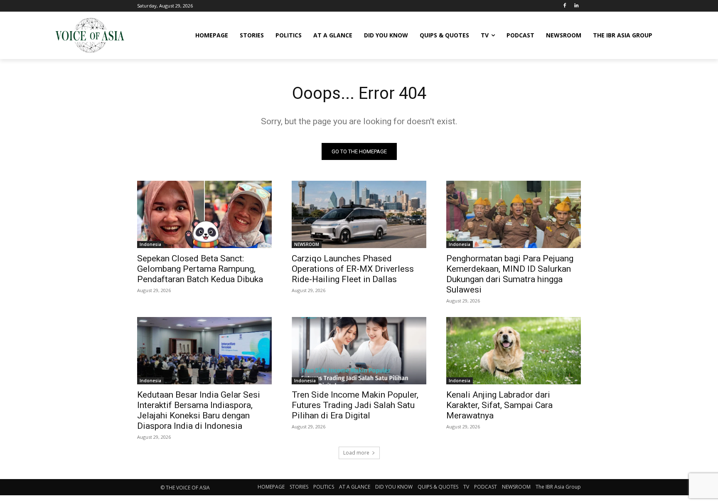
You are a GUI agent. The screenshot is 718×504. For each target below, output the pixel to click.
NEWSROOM (306, 244)
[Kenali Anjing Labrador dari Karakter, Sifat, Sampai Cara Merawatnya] (513, 350)
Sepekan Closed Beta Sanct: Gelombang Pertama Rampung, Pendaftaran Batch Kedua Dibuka (200, 268)
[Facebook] (564, 6)
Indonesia (150, 244)
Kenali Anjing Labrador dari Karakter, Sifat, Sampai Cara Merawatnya (499, 405)
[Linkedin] (576, 6)
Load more (356, 452)
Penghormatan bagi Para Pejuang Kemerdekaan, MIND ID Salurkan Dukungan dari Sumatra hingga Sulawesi (509, 274)
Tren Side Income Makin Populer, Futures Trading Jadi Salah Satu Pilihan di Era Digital (355, 405)
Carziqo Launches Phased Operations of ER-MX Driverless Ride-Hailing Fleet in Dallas (353, 268)
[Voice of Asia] (90, 35)
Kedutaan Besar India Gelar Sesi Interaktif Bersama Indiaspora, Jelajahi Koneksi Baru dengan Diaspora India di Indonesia (198, 410)
